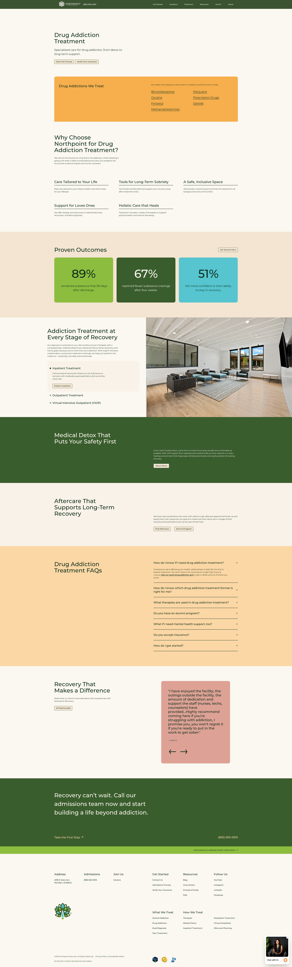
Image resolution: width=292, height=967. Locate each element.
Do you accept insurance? (171, 634)
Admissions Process (161, 868)
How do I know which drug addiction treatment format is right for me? (193, 589)
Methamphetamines (165, 109)
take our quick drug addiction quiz (177, 575)
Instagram (219, 868)
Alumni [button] (218, 4)
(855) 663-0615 (89, 4)
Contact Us (157, 863)
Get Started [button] (158, 4)
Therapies (187, 901)
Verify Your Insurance (162, 873)
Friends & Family (190, 873)
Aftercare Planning (223, 912)
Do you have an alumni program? (177, 613)
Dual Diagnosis (159, 912)
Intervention (189, 868)
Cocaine (156, 97)
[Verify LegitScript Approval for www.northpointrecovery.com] (155, 943)
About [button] (230, 4)
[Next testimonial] (183, 734)
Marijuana (200, 91)
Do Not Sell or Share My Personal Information (73, 945)
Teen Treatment (159, 917)
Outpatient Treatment (67, 395)
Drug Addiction (159, 906)
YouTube (218, 863)
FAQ (185, 878)
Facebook (218, 878)
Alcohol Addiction (160, 901)
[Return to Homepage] (70, 4)
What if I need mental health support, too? (183, 624)
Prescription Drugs (206, 97)
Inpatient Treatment (192, 912)
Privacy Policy (101, 940)
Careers (117, 863)
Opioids (198, 103)
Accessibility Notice (116, 940)
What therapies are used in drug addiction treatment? (191, 602)
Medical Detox (189, 906)
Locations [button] (173, 4)
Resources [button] (204, 4)
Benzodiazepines (163, 91)
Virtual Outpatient (222, 906)
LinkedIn (218, 873)
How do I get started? (168, 645)
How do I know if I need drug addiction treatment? (189, 562)
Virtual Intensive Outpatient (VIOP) (76, 403)
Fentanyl (157, 103)
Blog (185, 863)
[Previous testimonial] (172, 734)
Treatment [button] (188, 4)
